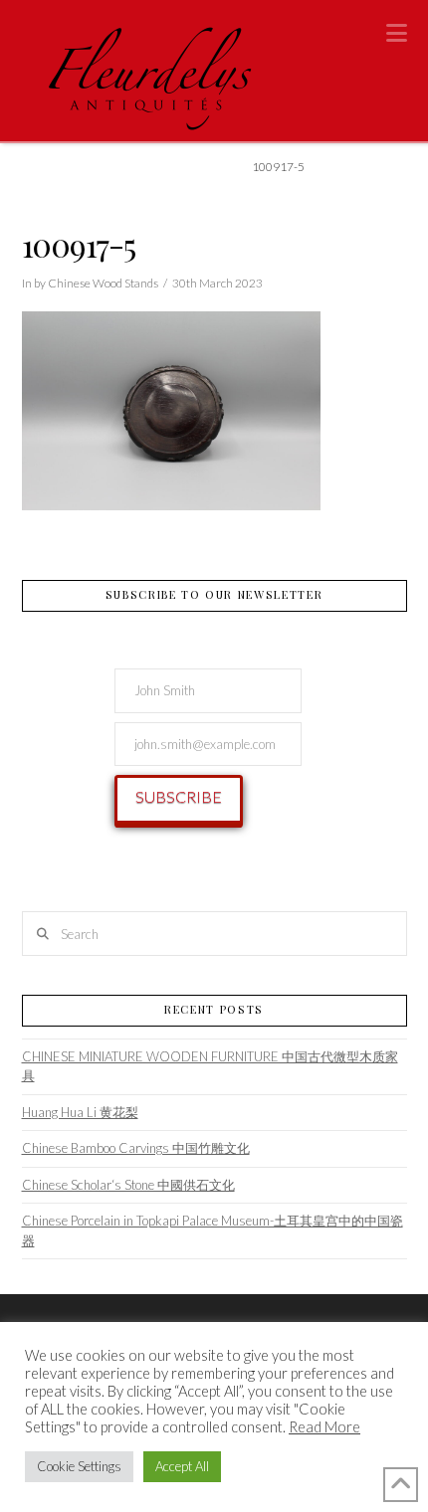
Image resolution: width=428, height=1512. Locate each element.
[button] (396, 33)
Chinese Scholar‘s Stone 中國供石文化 (128, 1185)
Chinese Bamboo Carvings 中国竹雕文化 (136, 1148)
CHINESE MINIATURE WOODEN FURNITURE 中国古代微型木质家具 (210, 1066)
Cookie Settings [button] (79, 1466)
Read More (324, 1426)
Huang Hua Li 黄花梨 (80, 1112)
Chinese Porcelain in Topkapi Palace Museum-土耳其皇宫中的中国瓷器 (212, 1230)
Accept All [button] (182, 1466)
